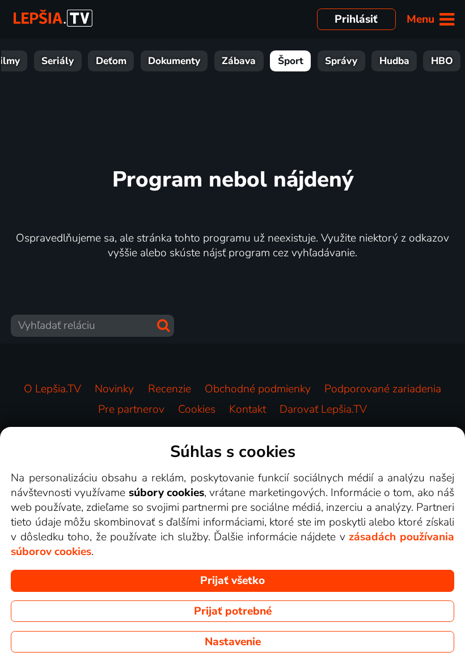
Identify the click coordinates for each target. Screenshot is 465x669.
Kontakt (247, 409)
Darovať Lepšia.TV (323, 409)
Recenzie (169, 389)
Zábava (239, 60)
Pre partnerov (131, 409)
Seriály (57, 60)
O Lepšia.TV (52, 389)
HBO (442, 60)
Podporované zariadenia (382, 389)
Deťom (111, 60)
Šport (290, 60)
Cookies (196, 409)
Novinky (114, 389)
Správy (341, 60)
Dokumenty (174, 60)
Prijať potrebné (233, 611)
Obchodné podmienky (258, 389)
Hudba (394, 60)
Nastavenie (233, 641)
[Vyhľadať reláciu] (163, 325)
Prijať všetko (232, 580)
